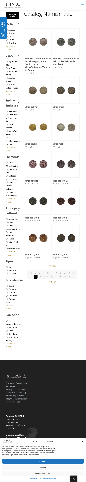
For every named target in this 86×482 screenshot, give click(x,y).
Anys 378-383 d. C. (33, 219)
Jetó (10, 267)
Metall (10, 24)
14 (44, 276)
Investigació (11, 389)
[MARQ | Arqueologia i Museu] (13, 5)
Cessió (11, 286)
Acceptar (43, 461)
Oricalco (12, 43)
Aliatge (12, 30)
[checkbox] (7, 40)
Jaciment (12, 157)
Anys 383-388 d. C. (61, 182)
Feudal (11, 238)
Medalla (12, 270)
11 (73, 273)
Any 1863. (38, 65)
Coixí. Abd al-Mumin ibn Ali (11, 117)
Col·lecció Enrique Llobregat (11, 185)
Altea (11, 330)
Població (11, 315)
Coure (11, 36)
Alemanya (13, 111)
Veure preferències (43, 473)
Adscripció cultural (12, 210)
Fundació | (12, 392)
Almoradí (13, 327)
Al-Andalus (13, 68)
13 (40, 276)
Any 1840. (66, 63)
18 (60, 276)
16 (52, 276)
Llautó (11, 39)
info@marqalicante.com (16, 398)
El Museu (10, 383)
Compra (12, 289)
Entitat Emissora (12, 102)
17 (56, 276)
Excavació (13, 295)
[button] (83, 442)
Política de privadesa (15, 395)
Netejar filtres (12, 15)
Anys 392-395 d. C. (33, 256)
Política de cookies (35, 479)
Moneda (12, 273)
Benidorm (13, 334)
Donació (12, 292)
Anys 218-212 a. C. (33, 182)
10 (69, 273)
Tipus (9, 261)
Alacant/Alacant (13, 324)
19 (64, 276)
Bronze (12, 33)
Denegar (43, 467)
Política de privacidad (49, 479)
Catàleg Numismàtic (48, 13)
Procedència (12, 280)
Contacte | (21, 392)
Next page (51, 281)
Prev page (53, 266)
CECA (9, 56)
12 (35, 276)
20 (69, 276)
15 (48, 276)
